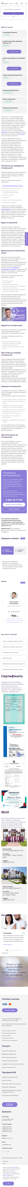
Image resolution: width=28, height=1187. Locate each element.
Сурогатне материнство (9, 1051)
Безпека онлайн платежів (9, 1030)
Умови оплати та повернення (10, 1040)
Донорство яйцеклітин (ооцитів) (11, 1084)
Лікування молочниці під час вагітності (13, 1064)
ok (8, 1183)
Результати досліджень (9, 1104)
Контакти (5, 1161)
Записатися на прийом (14, 620)
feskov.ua (13, 1167)
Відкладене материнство (9, 1054)
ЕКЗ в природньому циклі (9, 1057)
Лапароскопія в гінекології (10, 652)
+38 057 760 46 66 (7, 1131)
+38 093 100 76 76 (7, 1130)
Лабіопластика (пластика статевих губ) (14, 664)
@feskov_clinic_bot (7, 1138)
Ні (13, 16)
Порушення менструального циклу (13, 185)
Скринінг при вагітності (9, 1067)
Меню (26, 3)
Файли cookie (6, 1175)
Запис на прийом (14, 509)
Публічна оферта (6, 1035)
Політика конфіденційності (9, 1033)
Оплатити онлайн (14, 51)
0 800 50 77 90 (14, 500)
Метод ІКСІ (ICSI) (6, 1080)
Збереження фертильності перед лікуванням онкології (11, 1091)
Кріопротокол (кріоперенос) (10, 1095)
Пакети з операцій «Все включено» (13, 641)
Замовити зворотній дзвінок (14, 504)
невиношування (5, 209)
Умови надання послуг (8, 1038)
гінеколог (4, 132)
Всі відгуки (5, 953)
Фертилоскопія (7, 658)
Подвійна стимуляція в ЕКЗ (10, 1060)
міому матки (21, 134)
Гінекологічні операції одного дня (12, 647)
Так (13, 13)
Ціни (4, 1163)
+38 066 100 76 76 (7, 1128)
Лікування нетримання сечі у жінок (13, 669)
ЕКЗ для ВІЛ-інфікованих (9, 1087)
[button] (7, 950)
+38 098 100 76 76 (7, 1127)
